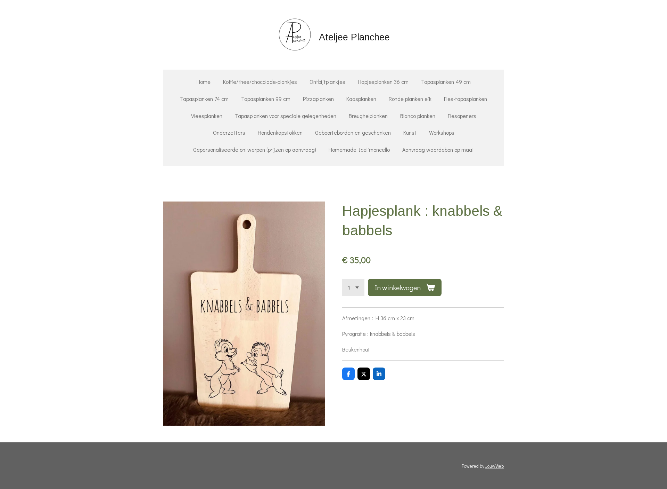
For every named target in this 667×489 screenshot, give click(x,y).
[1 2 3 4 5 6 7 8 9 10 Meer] (353, 287)
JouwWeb (494, 466)
